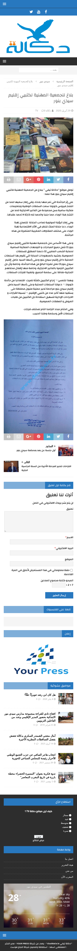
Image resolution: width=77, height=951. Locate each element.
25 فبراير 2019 (46, 724)
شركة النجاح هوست (20, 947)
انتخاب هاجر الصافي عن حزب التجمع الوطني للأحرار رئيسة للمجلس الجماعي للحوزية (31, 756)
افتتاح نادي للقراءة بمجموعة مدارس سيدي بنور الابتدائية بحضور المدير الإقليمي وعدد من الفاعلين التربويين (30, 717)
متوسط (64, 823)
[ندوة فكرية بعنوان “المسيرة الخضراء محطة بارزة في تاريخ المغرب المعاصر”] (65, 777)
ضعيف (65, 826)
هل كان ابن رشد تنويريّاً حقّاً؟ (40, 694)
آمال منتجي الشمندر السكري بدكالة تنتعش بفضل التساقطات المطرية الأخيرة (32, 737)
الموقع (69, 559)
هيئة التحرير (67, 865)
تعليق (69, 509)
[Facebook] (46, 12)
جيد (66, 819)
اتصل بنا (69, 859)
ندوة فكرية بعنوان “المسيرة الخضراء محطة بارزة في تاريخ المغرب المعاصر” (32, 775)
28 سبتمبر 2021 (46, 762)
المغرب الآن (67, 877)
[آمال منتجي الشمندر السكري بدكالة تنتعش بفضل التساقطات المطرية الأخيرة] (65, 739)
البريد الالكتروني (64, 548)
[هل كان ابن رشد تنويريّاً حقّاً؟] (65, 698)
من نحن (69, 871)
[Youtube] (38, 12)
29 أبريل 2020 (63, 110)
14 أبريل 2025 (47, 743)
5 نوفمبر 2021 (47, 781)
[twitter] (31, 12)
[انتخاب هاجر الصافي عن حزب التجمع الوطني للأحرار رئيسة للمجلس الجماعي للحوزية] (65, 758)
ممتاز (65, 815)
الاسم (70, 537)
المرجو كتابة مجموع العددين (57, 580)
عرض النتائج (38, 840)
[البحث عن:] (39, 69)
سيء (65, 830)
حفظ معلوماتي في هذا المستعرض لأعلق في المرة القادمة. (42, 572)
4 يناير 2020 (48, 699)
